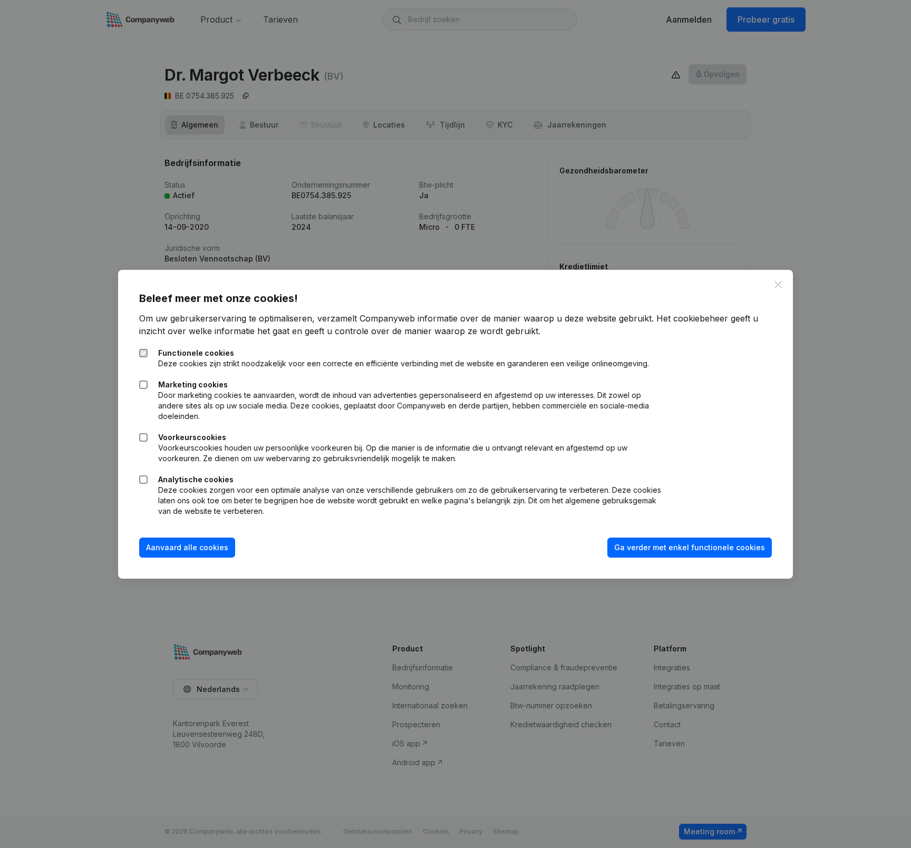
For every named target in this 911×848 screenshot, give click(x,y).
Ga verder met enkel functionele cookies (689, 547)
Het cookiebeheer (692, 318)
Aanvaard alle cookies (187, 547)
